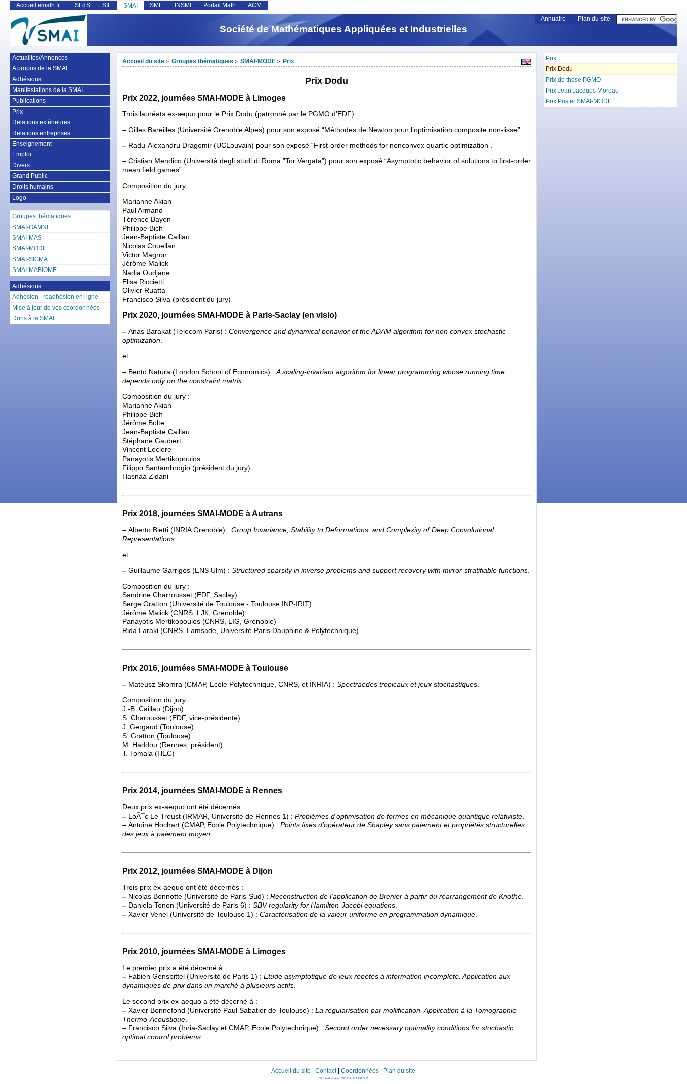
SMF (156, 5)
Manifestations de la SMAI (47, 90)
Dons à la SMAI (33, 318)
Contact (325, 1071)
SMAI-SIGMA (30, 259)
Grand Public (30, 175)
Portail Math (219, 5)
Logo (19, 197)
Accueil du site (143, 61)
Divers (21, 165)
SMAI (130, 5)
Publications (29, 100)
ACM (255, 5)
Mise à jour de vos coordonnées (56, 307)
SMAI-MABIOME (34, 270)
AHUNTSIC (360, 1078)
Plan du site (594, 18)
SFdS (82, 5)
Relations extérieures (41, 122)
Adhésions (26, 79)
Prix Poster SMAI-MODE (579, 101)
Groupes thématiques (202, 61)
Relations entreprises (41, 133)
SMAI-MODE (258, 61)
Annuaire (553, 18)
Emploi (21, 154)
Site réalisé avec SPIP (334, 1078)
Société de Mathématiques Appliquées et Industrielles (343, 29)
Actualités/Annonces (40, 57)
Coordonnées (360, 1071)
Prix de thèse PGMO (573, 79)
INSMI (183, 5)
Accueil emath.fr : (39, 5)
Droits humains (32, 186)
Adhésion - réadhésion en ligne (55, 296)
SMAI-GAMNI (30, 227)
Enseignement (32, 143)
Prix (551, 58)
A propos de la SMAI (39, 68)
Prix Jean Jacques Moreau (582, 90)
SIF (106, 5)
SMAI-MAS (27, 237)
